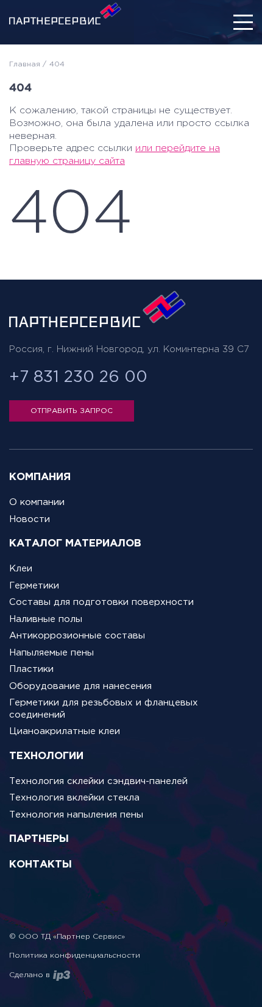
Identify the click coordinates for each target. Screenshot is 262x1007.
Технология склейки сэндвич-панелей (98, 781)
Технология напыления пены (76, 815)
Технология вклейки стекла (74, 798)
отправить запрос (71, 411)
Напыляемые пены (51, 653)
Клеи (20, 569)
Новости (29, 519)
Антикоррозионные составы (77, 636)
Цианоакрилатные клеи (64, 731)
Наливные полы (45, 619)
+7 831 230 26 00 (78, 377)
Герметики (34, 586)
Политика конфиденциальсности (74, 955)
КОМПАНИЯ (40, 477)
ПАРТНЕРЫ (39, 839)
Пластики (31, 669)
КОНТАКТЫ (40, 864)
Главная (24, 64)
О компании (37, 502)
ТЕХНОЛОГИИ (46, 756)
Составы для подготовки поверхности (101, 602)
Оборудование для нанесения (80, 686)
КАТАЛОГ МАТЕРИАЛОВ (75, 543)
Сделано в (29, 975)
